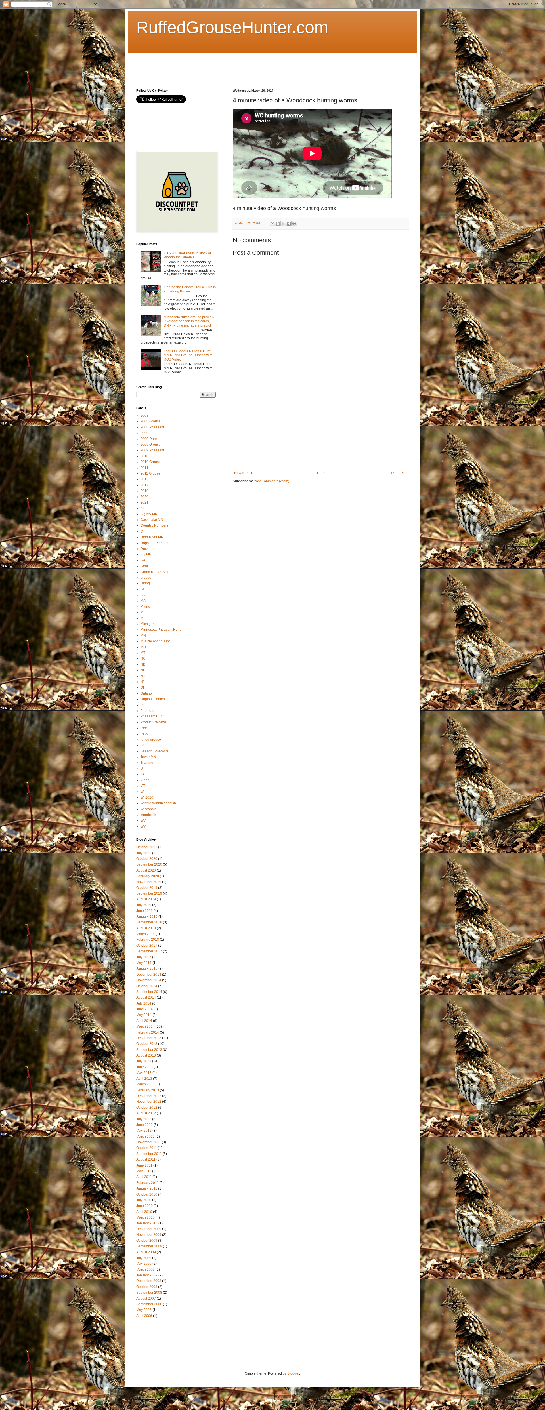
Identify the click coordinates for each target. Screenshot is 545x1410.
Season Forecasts (154, 751)
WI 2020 (147, 797)
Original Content (153, 699)
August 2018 (146, 928)
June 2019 (144, 911)
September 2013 (149, 1050)
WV (143, 820)
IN (142, 589)
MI (142, 618)
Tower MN (148, 757)
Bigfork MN (149, 514)
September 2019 (149, 893)
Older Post (399, 473)
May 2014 (144, 1015)
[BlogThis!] (278, 223)
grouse (146, 578)
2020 (144, 497)
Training (147, 763)
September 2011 (149, 1154)
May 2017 (144, 963)
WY (143, 826)
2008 (144, 416)
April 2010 (144, 1212)
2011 (144, 468)
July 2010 (143, 1200)
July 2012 (143, 1119)
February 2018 (147, 940)
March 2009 (145, 1270)
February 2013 (147, 1090)
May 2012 (144, 1131)
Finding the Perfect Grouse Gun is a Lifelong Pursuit (190, 289)
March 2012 (145, 1136)
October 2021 (146, 847)
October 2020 (146, 859)
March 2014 (145, 1026)
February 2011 (147, 1183)
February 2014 (147, 1032)
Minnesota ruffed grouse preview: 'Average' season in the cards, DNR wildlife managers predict (189, 321)
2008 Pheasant (152, 427)
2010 (144, 456)
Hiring (145, 583)
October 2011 (146, 1148)
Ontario (146, 693)
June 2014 (144, 1009)
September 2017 (149, 951)
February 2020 (147, 876)
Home (321, 473)
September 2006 (149, 1304)
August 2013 (146, 1055)
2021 (144, 502)
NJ (143, 676)
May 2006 (144, 1310)
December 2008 (148, 1281)
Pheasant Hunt (152, 716)
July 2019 (143, 905)
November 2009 (148, 1235)
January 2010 (147, 1223)
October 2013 (146, 1044)
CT (143, 531)
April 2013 (144, 1079)
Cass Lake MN (152, 520)
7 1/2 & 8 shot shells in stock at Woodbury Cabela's (187, 255)
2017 (144, 485)
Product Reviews (154, 722)
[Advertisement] (239, 66)
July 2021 (143, 853)
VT (143, 786)
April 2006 (144, 1316)
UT (143, 769)
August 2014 (146, 997)
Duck (144, 549)
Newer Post (243, 473)
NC (143, 658)
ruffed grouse (151, 740)
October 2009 (146, 1241)
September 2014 (149, 992)
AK (143, 508)
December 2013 (148, 1038)
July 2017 (143, 957)
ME (143, 612)
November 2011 (148, 1142)
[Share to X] (283, 223)
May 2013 (144, 1073)
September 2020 (149, 864)
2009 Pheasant (152, 450)
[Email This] (272, 223)
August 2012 (146, 1113)
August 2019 (146, 899)
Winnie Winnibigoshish (158, 803)
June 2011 (144, 1165)
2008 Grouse (151, 421)
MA (143, 601)
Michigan (148, 624)
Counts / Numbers (154, 525)
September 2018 (149, 922)
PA (143, 705)
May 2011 (143, 1171)
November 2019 (148, 882)
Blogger (293, 1373)
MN (143, 635)
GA (143, 560)
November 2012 (148, 1102)
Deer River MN (152, 537)
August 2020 (146, 870)
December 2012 (148, 1096)
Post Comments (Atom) (271, 481)
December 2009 (148, 1229)
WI (142, 792)
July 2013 (143, 1061)
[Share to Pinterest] (294, 223)
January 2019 (147, 917)
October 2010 (146, 1194)
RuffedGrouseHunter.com (232, 27)
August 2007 (146, 1298)
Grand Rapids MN (154, 572)
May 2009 (144, 1264)
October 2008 (146, 1287)
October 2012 (146, 1108)
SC (143, 745)
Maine (145, 607)
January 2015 (147, 969)
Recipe (146, 728)
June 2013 (144, 1067)
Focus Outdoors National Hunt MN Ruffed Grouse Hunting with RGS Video (188, 355)
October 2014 (146, 986)
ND (143, 664)
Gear (144, 566)
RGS (144, 734)
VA (143, 774)
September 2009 (149, 1246)
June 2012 (144, 1125)
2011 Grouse (150, 473)
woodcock (148, 815)
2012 (144, 479)
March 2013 (145, 1084)
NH (143, 670)
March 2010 (145, 1217)
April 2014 (144, 1021)
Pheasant (148, 711)
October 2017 (146, 946)
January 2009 (147, 1275)
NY (143, 682)
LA (143, 595)
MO (143, 647)
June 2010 (144, 1206)
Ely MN (146, 554)
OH (143, 687)
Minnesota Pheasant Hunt (161, 630)
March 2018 (145, 934)
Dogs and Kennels (155, 543)
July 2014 (143, 1003)
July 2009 (143, 1258)
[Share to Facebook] (289, 223)
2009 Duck (149, 439)
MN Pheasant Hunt (155, 641)
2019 (144, 491)
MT (143, 653)
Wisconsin (148, 809)
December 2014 (148, 975)
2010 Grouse (151, 462)
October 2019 (146, 888)
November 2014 (148, 980)
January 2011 (146, 1188)
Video (145, 780)
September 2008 (149, 1293)
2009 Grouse (151, 445)
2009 (144, 433)
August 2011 (146, 1159)
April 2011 (144, 1177)
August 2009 (146, 1252)
